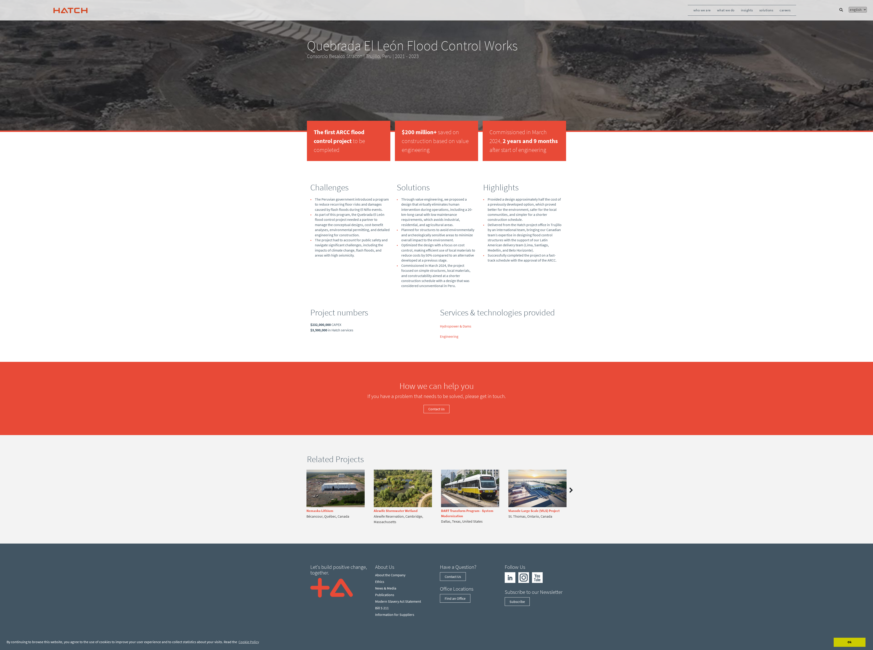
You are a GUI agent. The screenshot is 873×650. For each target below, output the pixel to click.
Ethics (379, 581)
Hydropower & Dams (455, 326)
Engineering (449, 336)
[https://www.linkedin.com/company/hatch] (510, 577)
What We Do (726, 10)
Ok (850, 642)
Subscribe (517, 601)
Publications (384, 594)
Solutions (766, 10)
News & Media (385, 588)
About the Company (390, 575)
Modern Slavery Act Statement (398, 601)
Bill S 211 (382, 608)
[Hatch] (70, 10)
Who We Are (702, 10)
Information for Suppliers (394, 614)
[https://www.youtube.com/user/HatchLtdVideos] (537, 577)
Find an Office (455, 598)
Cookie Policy (248, 642)
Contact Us (436, 409)
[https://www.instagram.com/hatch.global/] (523, 577)
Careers (785, 10)
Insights (747, 10)
